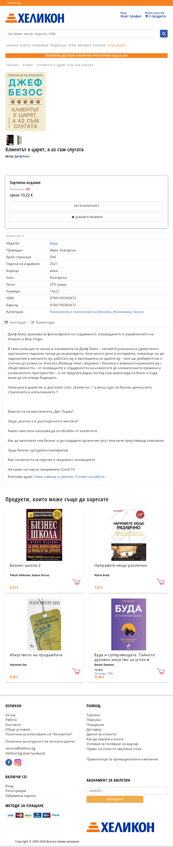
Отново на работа (90, 476)
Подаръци (58, 45)
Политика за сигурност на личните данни (40, 741)
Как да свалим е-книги (105, 739)
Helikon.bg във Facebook (25, 753)
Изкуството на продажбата (36, 654)
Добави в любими (88, 217)
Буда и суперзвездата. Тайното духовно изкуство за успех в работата (124, 659)
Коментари (45, 322)
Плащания (95, 724)
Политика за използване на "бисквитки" (38, 734)
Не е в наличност (86, 206)
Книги (25, 45)
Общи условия (17, 729)
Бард (54, 243)
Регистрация (15, 790)
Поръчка (93, 719)
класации (117, 45)
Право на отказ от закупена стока (113, 748)
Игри (72, 45)
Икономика (122, 311)
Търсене (93, 715)
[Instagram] (17, 762)
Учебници (40, 45)
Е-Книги (99, 45)
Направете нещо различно (120, 565)
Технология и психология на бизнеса (80, 311)
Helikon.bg (14, 3)
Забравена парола (20, 795)
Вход (9, 786)
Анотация (17, 322)
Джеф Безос (22, 156)
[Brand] (34, 13)
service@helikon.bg (20, 748)
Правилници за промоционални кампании (122, 759)
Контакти (13, 724)
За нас (10, 715)
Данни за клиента (101, 734)
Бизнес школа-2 (25, 565)
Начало (12, 45)
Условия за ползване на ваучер (112, 744)
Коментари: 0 (15, 236)
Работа (11, 719)
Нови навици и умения (53, 476)
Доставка (93, 729)
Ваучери (84, 45)
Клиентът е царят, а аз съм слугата (65, 64)
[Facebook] (8, 762)
